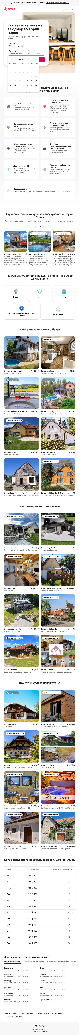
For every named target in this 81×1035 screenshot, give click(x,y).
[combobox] (26, 46)
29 (32, 85)
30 (36, 85)
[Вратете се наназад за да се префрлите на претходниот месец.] (11, 59)
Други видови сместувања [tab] (34, 961)
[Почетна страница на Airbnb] (9, 9)
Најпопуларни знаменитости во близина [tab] (61, 961)
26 (19, 85)
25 (15, 85)
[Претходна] (36, 226)
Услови (45, 1031)
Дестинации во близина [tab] (12, 961)
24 (11, 85)
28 (27, 85)
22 (32, 81)
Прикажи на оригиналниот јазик (57, 3)
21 (27, 81)
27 (23, 85)
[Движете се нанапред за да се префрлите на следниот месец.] (35, 59)
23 (36, 81)
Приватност (36, 1031)
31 (11, 89)
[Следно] (43, 226)
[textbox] (17, 53)
